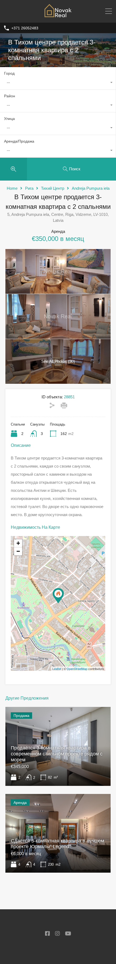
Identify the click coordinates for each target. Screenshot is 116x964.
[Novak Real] (58, 16)
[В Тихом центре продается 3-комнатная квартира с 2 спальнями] (58, 595)
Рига (29, 188)
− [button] (18, 551)
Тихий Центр (52, 188)
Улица (9, 118)
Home (12, 188)
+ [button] (18, 543)
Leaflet (56, 668)
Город (9, 73)
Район (9, 96)
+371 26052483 (24, 28)
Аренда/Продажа (19, 141)
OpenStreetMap (77, 668)
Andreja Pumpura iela (91, 188)
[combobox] (58, 83)
